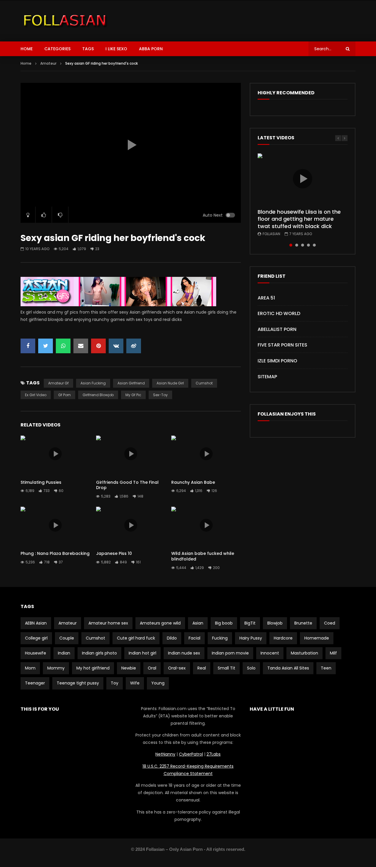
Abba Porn (151, 49)
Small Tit (226, 668)
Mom (30, 668)
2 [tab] (296, 245)
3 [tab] (302, 245)
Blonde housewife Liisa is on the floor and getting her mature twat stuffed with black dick (299, 219)
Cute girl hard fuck (136, 638)
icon (55, 453)
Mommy (56, 668)
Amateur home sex (108, 623)
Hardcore (283, 638)
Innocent (270, 653)
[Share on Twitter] (45, 346)
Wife (135, 683)
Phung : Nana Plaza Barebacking (55, 553)
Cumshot (204, 383)
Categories (57, 49)
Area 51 (266, 297)
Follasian (271, 233)
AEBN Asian (36, 623)
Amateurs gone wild (160, 623)
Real (201, 668)
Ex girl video (35, 394)
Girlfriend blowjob (98, 394)
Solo (251, 668)
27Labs (214, 754)
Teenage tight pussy (78, 683)
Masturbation (304, 653)
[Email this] (80, 346)
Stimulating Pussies (41, 482)
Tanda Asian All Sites (288, 668)
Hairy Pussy (250, 638)
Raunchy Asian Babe (193, 482)
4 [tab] (308, 245)
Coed (329, 623)
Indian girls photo (99, 653)
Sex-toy (160, 394)
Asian (197, 623)
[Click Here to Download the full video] (118, 305)
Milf (333, 653)
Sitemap (267, 376)
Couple (66, 638)
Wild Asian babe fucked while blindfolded (202, 556)
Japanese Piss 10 (114, 553)
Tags (88, 49)
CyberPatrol (191, 754)
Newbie (128, 668)
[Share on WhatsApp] (63, 346)
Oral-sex (177, 668)
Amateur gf (58, 383)
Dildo (172, 638)
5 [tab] (314, 245)
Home (27, 49)
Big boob (224, 623)
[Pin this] (98, 346)
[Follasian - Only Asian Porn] (65, 21)
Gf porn (64, 394)
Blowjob (275, 623)
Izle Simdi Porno (277, 360)
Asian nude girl (170, 383)
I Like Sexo (116, 49)
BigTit (250, 623)
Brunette (303, 623)
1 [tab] (290, 245)
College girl (36, 638)
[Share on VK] (116, 346)
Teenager (35, 683)
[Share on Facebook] (28, 346)
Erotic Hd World (279, 313)
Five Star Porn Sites (282, 345)
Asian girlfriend (131, 383)
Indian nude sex (184, 653)
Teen (326, 668)
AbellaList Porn (277, 329)
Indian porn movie (230, 653)
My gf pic (133, 394)
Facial (194, 638)
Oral (152, 668)
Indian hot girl (142, 653)
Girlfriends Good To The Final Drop (127, 485)
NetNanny (165, 754)
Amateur (48, 63)
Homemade (316, 638)
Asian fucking (93, 383)
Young (157, 683)
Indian (64, 653)
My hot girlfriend (93, 668)
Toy (114, 683)
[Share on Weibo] (133, 346)
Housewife (35, 653)
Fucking (220, 638)
